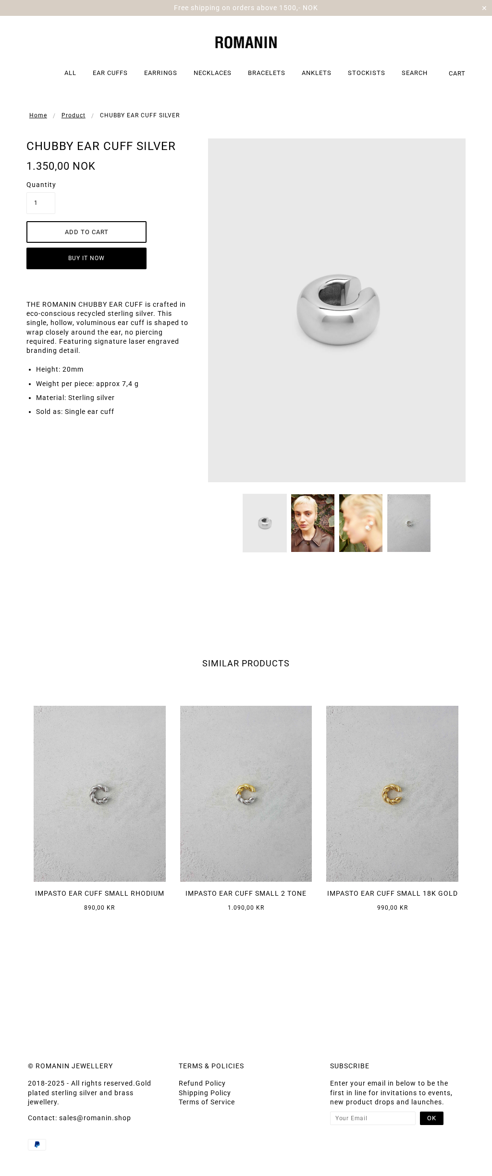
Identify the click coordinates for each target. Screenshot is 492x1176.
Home (38, 115)
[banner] (246, 41)
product (74, 115)
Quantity (40, 184)
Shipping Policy (205, 1093)
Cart (457, 73)
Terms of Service (207, 1102)
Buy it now (86, 258)
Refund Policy (202, 1083)
